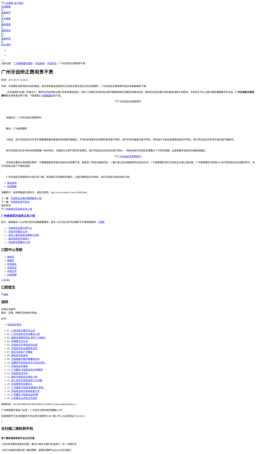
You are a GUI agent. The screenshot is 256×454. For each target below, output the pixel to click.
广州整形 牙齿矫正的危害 (24, 394)
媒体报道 (6, 24)
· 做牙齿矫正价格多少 (18, 238)
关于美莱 (6, 18)
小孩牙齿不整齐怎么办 (23, 330)
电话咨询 (12, 183)
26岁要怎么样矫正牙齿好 (24, 398)
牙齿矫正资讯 (14, 324)
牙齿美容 (40, 63)
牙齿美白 (12, 264)
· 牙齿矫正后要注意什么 (19, 228)
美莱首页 (6, 12)
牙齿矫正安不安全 (20, 202)
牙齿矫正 (52, 63)
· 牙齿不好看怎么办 (17, 231)
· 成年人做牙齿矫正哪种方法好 (23, 235)
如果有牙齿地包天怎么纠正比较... (28, 362)
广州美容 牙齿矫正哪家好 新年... (28, 387)
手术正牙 (12, 271)
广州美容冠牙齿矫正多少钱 (18, 215)
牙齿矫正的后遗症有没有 (24, 348)
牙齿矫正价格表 (19, 366)
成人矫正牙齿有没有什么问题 (26, 380)
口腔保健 (12, 275)
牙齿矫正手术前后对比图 (24, 345)
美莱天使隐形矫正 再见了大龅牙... (29, 337)
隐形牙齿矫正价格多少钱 (24, 377)
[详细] (101, 222)
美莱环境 (6, 39)
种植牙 (10, 260)
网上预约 (6, 44)
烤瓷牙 (10, 257)
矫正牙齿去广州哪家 (22, 352)
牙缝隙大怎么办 (19, 341)
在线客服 (6, 6)
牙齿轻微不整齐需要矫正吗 (25, 359)
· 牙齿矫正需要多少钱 (18, 242)
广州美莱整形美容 (23, 63)
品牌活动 (6, 30)
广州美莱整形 (46, 95)
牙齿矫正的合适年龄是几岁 (25, 391)
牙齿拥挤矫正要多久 (22, 384)
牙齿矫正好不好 (19, 373)
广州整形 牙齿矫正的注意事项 (27, 370)
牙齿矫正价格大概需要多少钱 (26, 198)
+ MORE (5, 280)
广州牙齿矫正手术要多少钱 (25, 334)
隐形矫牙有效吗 (19, 355)
